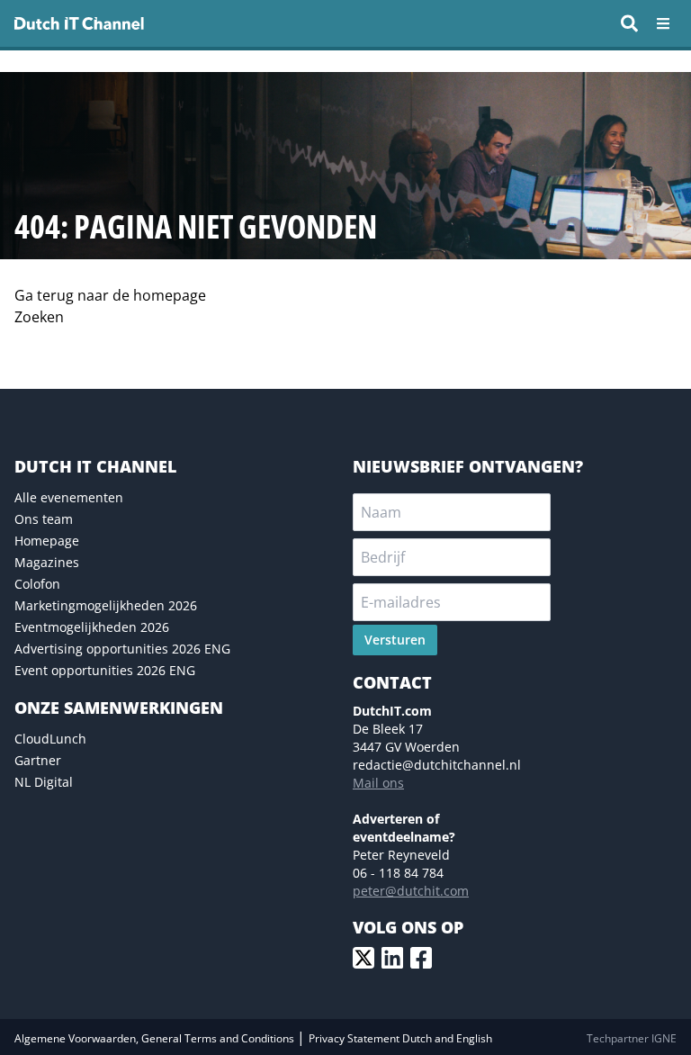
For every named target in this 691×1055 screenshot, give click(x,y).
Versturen (395, 639)
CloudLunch (50, 738)
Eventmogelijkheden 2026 (91, 627)
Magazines (46, 562)
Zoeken (39, 317)
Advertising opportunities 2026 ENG (122, 648)
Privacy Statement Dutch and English (400, 1038)
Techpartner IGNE (632, 1038)
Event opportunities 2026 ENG (104, 670)
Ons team (43, 519)
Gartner (37, 760)
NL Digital (43, 781)
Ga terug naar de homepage (110, 295)
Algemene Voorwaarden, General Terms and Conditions (155, 1038)
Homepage (46, 540)
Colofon (37, 583)
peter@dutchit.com (411, 890)
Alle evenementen (68, 497)
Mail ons (378, 782)
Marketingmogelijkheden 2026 (105, 605)
